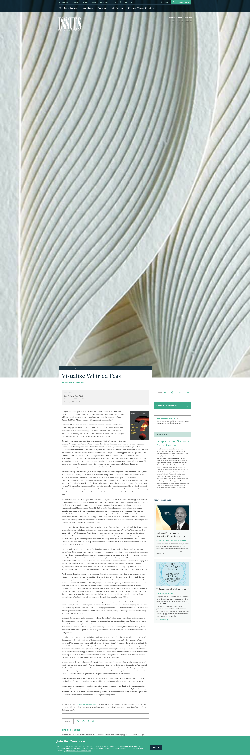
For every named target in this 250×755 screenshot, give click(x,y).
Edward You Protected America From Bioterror (170, 534)
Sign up (156, 747)
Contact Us (105, 2)
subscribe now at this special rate (78, 751)
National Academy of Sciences (180, 18)
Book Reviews (143, 368)
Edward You (162, 540)
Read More (161, 620)
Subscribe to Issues (166, 405)
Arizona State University (182, 21)
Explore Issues (68, 8)
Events (75, 2)
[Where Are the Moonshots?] (172, 574)
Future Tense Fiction (141, 8)
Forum (85, 2)
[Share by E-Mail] (93, 721)
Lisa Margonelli (178, 540)
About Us (63, 2)
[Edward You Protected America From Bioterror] (172, 517)
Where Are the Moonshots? (172, 589)
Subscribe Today (181, 2)
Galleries (117, 8)
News (94, 2)
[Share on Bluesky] (78, 721)
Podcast (102, 8)
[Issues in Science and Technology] (70, 24)
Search (165, 2)
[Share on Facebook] (83, 721)
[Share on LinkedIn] (88, 721)
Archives (87, 8)
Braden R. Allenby (74, 382)
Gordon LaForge (164, 593)
